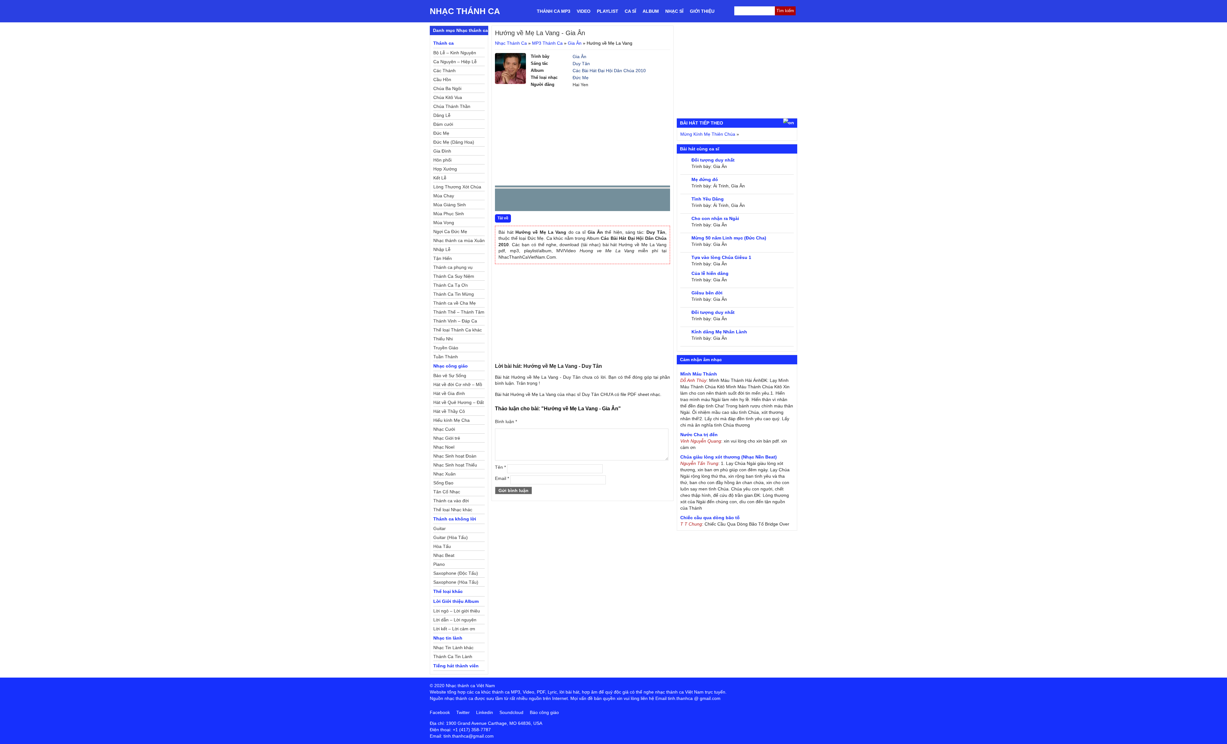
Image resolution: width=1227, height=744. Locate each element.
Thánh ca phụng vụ (453, 267)
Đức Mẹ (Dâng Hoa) (453, 142)
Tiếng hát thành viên (456, 665)
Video (583, 11)
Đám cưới (443, 124)
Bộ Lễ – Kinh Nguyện (454, 52)
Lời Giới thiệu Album (456, 601)
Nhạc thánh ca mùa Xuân (459, 240)
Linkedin (484, 712)
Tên (500, 467)
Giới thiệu (702, 11)
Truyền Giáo (445, 347)
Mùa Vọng (443, 222)
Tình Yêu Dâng (707, 198)
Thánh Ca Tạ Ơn (450, 285)
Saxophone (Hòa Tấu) (455, 582)
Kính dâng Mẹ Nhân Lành (719, 331)
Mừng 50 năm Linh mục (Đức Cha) (728, 237)
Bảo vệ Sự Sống (449, 375)
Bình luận (506, 421)
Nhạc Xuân (444, 473)
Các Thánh (444, 70)
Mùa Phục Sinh (448, 213)
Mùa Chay (443, 195)
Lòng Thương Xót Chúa (457, 186)
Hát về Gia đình (449, 393)
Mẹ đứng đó (704, 179)
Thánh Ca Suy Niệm (453, 276)
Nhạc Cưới (444, 429)
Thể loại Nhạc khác (452, 509)
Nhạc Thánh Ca (465, 11)
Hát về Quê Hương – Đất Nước (458, 403)
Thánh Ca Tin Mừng (453, 294)
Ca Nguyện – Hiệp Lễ (455, 61)
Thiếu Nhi (443, 338)
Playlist (607, 11)
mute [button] (627, 200)
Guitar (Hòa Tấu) (450, 537)
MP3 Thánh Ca (547, 43)
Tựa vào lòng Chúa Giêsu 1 (721, 257)
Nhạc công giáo (450, 365)
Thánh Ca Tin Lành (452, 656)
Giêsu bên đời (706, 292)
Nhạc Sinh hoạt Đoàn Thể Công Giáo (454, 456)
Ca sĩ (630, 11)
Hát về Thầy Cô (449, 411)
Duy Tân (581, 63)
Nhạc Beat (443, 555)
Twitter (463, 712)
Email (502, 478)
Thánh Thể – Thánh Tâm (458, 312)
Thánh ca (443, 43)
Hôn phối (442, 160)
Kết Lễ (439, 177)
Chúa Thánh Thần (451, 106)
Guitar (439, 528)
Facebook (440, 712)
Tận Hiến (442, 258)
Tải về (503, 218)
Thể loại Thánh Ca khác (457, 329)
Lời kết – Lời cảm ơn (454, 628)
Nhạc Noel (443, 447)
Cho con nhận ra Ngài (715, 218)
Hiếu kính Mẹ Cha (451, 420)
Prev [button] (503, 201)
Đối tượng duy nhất (713, 160)
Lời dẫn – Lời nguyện (454, 619)
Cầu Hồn (442, 79)
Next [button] (536, 201)
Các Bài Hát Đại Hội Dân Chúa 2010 (609, 70)
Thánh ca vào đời (451, 500)
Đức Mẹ (581, 77)
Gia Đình (442, 151)
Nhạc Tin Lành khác (453, 647)
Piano (439, 564)
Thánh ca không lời (454, 518)
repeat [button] (556, 201)
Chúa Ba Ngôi (447, 88)
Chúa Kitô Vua (447, 97)
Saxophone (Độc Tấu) (455, 573)
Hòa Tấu (442, 546)
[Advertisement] (582, 136)
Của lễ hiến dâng (710, 273)
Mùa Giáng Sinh (449, 204)
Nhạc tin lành (447, 638)
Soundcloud (511, 712)
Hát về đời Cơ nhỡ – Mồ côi (457, 385)
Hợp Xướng (445, 168)
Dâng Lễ (442, 115)
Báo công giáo (544, 712)
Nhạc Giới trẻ (446, 438)
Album (651, 11)
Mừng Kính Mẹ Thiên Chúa (707, 134)
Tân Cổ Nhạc (446, 491)
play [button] (520, 200)
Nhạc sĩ (674, 11)
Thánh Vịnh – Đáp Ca (455, 320)
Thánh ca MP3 (553, 11)
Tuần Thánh (445, 356)
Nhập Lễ (442, 249)
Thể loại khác (448, 591)
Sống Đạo (443, 482)
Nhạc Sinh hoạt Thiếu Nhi (455, 465)
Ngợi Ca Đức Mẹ (450, 231)
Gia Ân (575, 43)
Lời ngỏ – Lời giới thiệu (456, 610)
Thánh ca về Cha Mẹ (454, 303)
